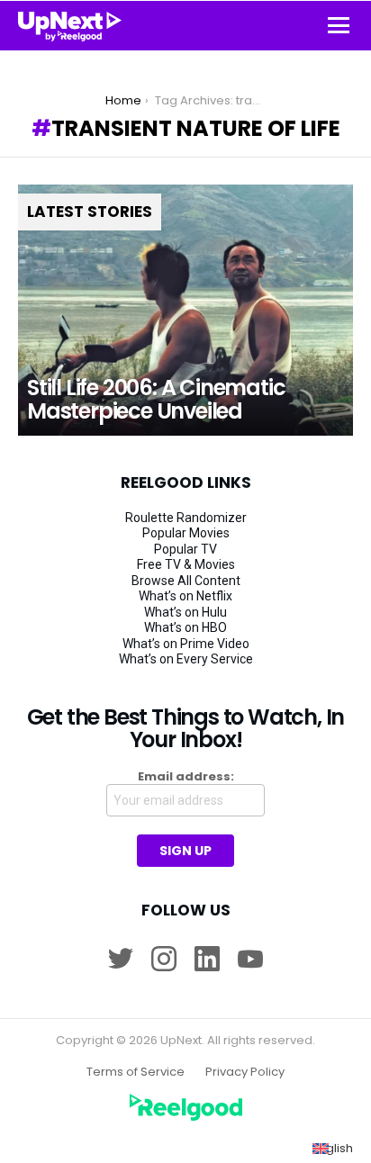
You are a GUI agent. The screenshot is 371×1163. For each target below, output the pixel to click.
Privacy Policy (245, 1072)
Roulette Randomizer (186, 517)
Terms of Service (135, 1072)
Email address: (186, 777)
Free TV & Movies (186, 564)
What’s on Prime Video (185, 643)
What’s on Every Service (186, 659)
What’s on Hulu (185, 612)
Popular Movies (186, 533)
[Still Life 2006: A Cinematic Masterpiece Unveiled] (185, 310)
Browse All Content (185, 580)
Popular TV (185, 549)
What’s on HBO (185, 627)
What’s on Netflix (185, 596)
